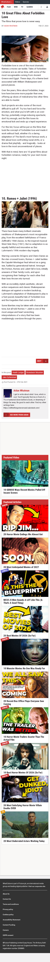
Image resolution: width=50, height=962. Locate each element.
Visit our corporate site (36, 886)
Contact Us (7, 899)
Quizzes (26, 2)
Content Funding (9, 925)
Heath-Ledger (18, 372)
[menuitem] (7, 2)
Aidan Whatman (10, 26)
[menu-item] (8, 7)
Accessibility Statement (11, 920)
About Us (6, 894)
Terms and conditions (11, 904)
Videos (17, 2)
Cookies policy (8, 914)
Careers (6, 930)
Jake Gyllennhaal (9, 377)
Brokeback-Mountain (34, 372)
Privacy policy (8, 909)
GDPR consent (8, 935)
